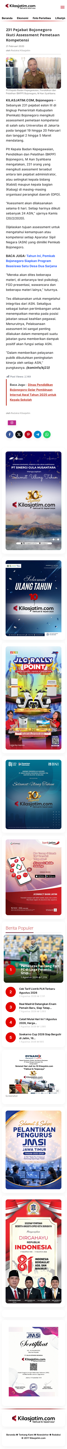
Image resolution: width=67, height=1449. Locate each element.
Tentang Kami (26, 1434)
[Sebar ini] (9, 434)
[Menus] (62, 7)
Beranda (10, 1434)
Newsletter (43, 1434)
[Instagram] (12, 422)
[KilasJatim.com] (20, 6)
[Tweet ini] (19, 434)
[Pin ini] (28, 434)
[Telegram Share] (37, 434)
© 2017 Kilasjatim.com (33, 1438)
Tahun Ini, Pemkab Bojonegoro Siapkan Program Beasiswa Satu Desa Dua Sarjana (31, 261)
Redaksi (56, 1434)
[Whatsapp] (47, 434)
